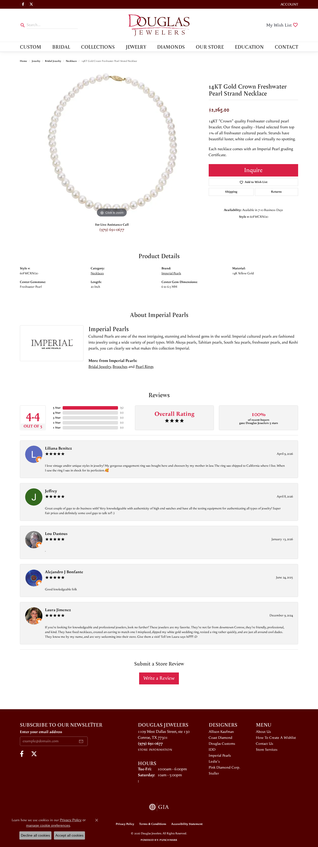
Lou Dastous (56, 533)
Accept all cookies (69, 835)
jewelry (36, 61)
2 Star (57, 422)
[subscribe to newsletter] (81, 741)
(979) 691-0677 (111, 229)
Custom (30, 46)
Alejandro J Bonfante (64, 572)
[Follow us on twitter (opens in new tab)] (31, 4)
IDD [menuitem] (212, 749)
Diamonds (171, 46)
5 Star (57, 408)
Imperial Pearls (171, 273)
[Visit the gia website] (159, 807)
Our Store (210, 46)
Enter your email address (41, 732)
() (121, 408)
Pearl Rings (145, 366)
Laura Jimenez (58, 610)
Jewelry (136, 46)
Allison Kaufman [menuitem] (221, 732)
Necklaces (71, 61)
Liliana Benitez (58, 448)
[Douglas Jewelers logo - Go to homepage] (159, 25)
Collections (98, 46)
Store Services (266, 749)
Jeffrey (51, 491)
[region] (111, 144)
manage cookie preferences (48, 825)
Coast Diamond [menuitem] (220, 738)
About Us (263, 732)
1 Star (57, 427)
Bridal (61, 46)
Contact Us (264, 743)
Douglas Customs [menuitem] (222, 743)
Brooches (120, 366)
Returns (276, 192)
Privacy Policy (125, 824)
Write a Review (159, 678)
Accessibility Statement (186, 824)
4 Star (57, 413)
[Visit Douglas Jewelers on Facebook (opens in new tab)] (23, 4)
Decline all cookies (35, 835)
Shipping (231, 192)
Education (249, 46)
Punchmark (168, 840)
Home (23, 61)
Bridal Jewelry (53, 61)
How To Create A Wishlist (276, 738)
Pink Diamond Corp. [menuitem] (224, 767)
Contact (286, 46)
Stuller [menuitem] (214, 773)
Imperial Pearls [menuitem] (220, 755)
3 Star (57, 418)
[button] (288, 4)
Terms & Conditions (152, 824)
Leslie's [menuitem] (214, 761)
